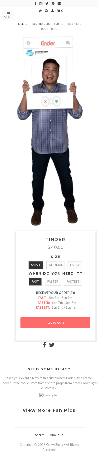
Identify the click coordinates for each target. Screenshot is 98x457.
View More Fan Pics (49, 410)
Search (39, 435)
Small (36, 265)
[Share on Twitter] (52, 346)
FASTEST (73, 281)
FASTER (52, 281)
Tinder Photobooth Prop (44, 23)
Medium (55, 265)
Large (75, 265)
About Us (56, 435)
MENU (8, 17)
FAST (35, 281)
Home (20, 23)
